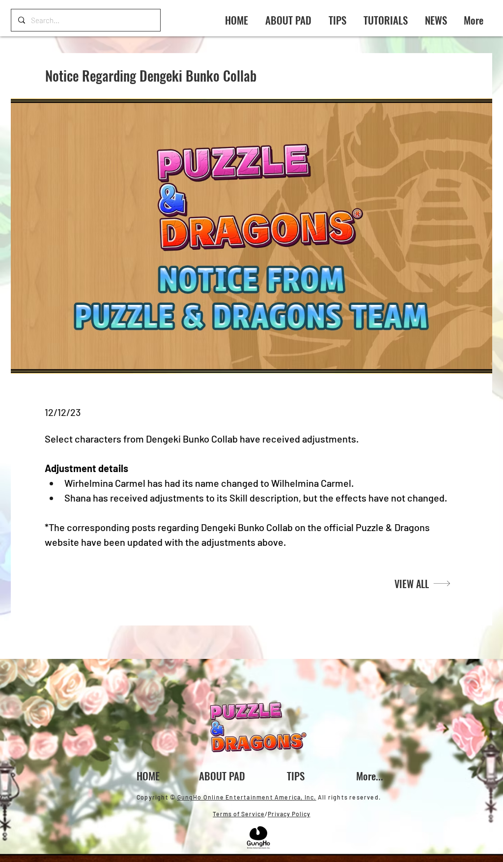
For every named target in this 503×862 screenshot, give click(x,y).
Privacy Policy (289, 813)
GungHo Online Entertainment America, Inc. (246, 797)
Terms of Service (239, 813)
